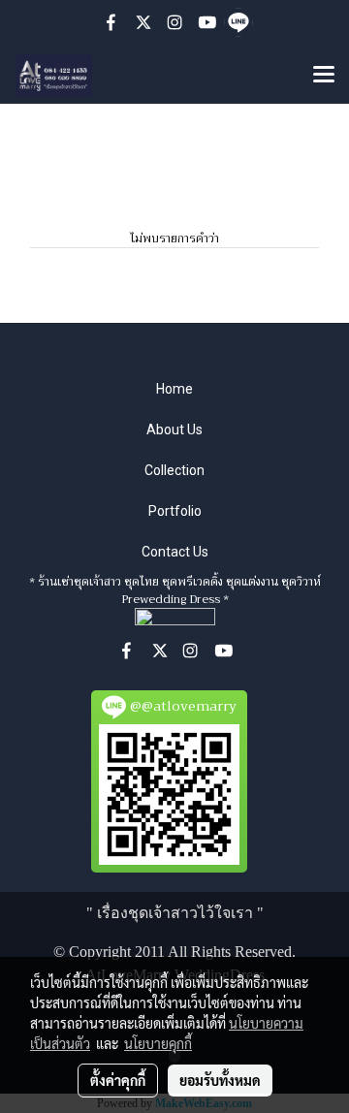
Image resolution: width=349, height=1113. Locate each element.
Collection (174, 470)
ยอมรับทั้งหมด (220, 1080)
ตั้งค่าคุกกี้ (117, 1080)
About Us (174, 429)
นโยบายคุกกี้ (158, 1043)
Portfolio (175, 511)
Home (174, 389)
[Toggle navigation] (323, 75)
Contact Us (175, 551)
